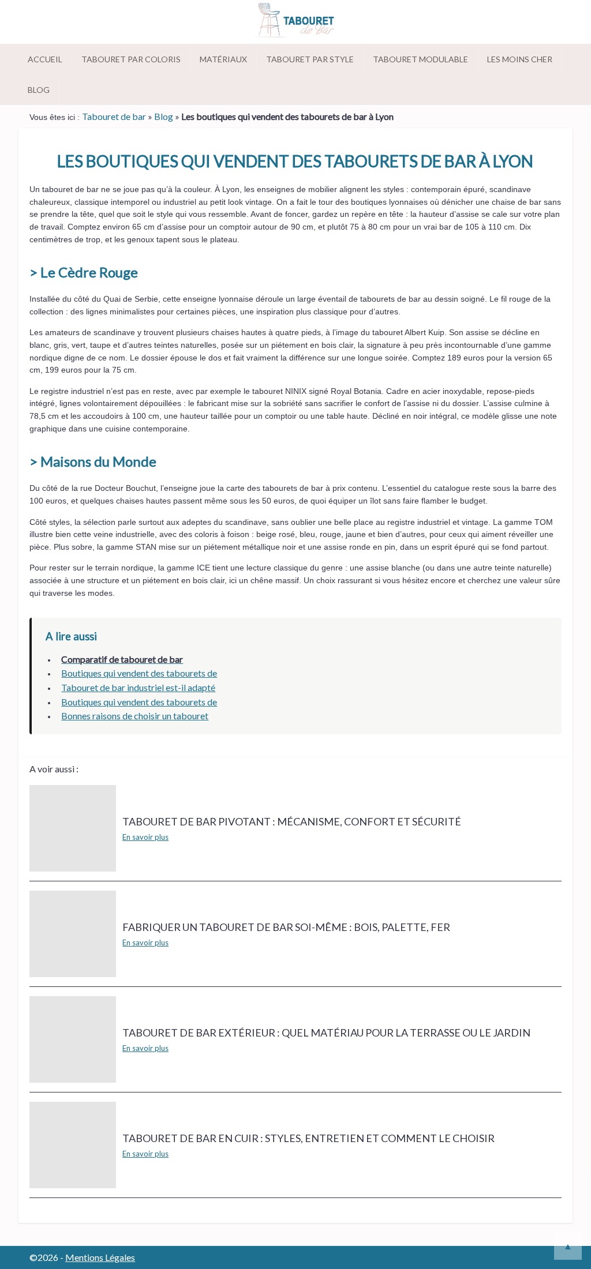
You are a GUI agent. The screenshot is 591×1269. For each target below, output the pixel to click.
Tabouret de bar (114, 116)
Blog (39, 90)
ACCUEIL (45, 59)
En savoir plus (145, 837)
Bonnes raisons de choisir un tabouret (134, 715)
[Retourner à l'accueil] (295, 22)
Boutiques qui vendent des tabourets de (139, 672)
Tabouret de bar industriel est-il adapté (138, 687)
